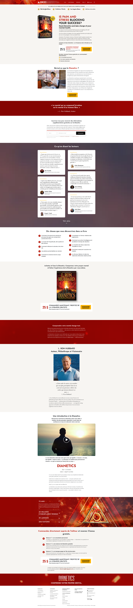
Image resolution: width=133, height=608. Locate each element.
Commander (52, 588)
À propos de (40, 588)
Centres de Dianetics (66, 593)
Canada (63, 597)
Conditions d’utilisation (87, 605)
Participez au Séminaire (66, 591)
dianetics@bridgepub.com (66, 569)
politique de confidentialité (64, 136)
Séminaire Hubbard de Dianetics (66, 589)
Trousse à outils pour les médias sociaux (79, 592)
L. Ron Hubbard (40, 590)
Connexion (81, 133)
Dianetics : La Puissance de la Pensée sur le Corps (54, 591)
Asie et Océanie (65, 596)
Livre (65, 2)
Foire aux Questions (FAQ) (78, 589)
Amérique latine (65, 600)
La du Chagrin (42, 594)
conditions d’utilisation (75, 136)
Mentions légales (93, 605)
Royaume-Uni (64, 602)
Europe (63, 599)
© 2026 (46, 605)
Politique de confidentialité (70, 605)
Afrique (63, 594)
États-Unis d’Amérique (66, 603)
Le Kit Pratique (71, 2)
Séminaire (78, 2)
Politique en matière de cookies (79, 605)
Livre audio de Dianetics (54, 593)
